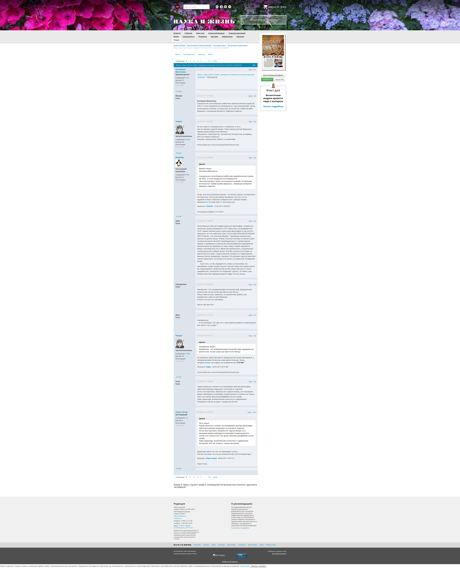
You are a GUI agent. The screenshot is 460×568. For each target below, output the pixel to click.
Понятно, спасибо (258, 566)
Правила (201, 54)
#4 (255, 158)
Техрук (208, 367)
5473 (187, 78)
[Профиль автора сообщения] (179, 128)
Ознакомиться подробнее (240, 528)
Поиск (177, 54)
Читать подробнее (273, 106)
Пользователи (189, 54)
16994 (187, 139)
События (188, 33)
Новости (177, 33)
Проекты (206, 545)
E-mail (178, 91)
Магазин (214, 36)
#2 (255, 96)
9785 (187, 175)
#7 (255, 315)
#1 (255, 69)
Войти (283, 6)
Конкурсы (221, 545)
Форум (176, 40)
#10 (254, 412)
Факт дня (200, 33)
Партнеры (197, 545)
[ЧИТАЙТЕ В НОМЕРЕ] (273, 28)
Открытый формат (216, 33)
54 (209, 61)
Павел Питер (211, 458)
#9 (255, 381)
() (273, 6)
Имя (250, 69)
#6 (255, 284)
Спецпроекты (188, 36)
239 (186, 418)
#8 (255, 336)
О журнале (241, 545)
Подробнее (244, 566)
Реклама (240, 36)
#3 (255, 122)
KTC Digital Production (279, 553)
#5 (255, 221)
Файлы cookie (271, 545)
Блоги (214, 545)
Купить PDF (280, 79)
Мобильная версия (230, 562)
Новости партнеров (237, 33)
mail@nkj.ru (178, 518)
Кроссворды (231, 545)
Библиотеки (227, 36)
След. (215, 61)
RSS (254, 65)
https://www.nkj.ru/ (180, 516)
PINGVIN (209, 206)
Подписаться (267, 79)
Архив (176, 36)
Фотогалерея (252, 545)
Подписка (202, 36)
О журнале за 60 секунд (263, 19)
